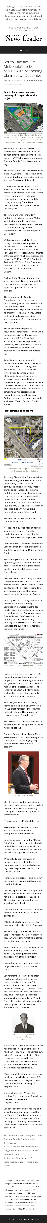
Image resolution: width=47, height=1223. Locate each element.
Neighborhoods (34, 1135)
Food (22, 1135)
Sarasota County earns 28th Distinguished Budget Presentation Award (21, 1162)
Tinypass (11, 1142)
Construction (13, 1135)
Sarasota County (12, 1139)
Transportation (28, 1139)
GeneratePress (32, 1219)
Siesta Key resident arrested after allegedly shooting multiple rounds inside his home (21, 1150)
